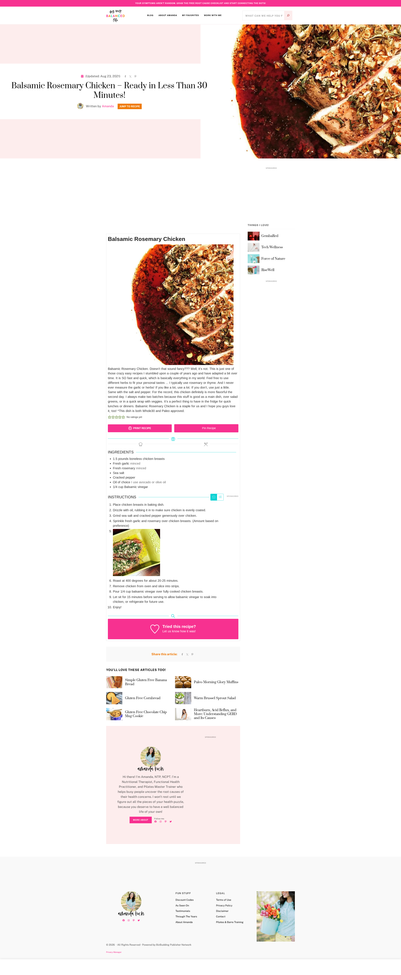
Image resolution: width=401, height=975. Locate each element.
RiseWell (267, 270)
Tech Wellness (272, 247)
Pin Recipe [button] (208, 428)
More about (140, 820)
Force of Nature (273, 259)
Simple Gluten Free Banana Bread (146, 682)
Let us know (170, 631)
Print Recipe (142, 428)
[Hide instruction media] (220, 497)
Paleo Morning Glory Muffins (216, 682)
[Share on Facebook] (125, 76)
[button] (109, 417)
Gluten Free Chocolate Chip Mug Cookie (146, 714)
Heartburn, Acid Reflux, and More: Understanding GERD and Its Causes (215, 714)
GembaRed (269, 236)
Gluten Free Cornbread (142, 698)
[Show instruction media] (214, 497)
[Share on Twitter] (130, 76)
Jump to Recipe (130, 106)
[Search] (288, 15)
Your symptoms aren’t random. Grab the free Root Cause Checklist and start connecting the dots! (200, 3)
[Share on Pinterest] (135, 76)
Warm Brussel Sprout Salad (215, 698)
